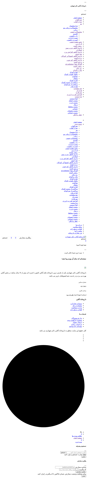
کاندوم (75, 34)
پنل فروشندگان (76, 318)
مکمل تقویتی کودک (71, 74)
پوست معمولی (72, 111)
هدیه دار (79, 90)
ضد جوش (78, 54)
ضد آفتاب (78, 20)
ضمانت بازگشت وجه (74, 320)
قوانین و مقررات (76, 229)
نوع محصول (73, 26)
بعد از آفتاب (78, 22)
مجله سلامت (77, 227)
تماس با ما (78, 231)
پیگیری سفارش (80, 472)
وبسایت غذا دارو (76, 304)
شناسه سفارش (80, 467)
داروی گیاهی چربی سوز (73, 48)
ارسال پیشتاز (77, 322)
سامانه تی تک (77, 306)
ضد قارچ (79, 92)
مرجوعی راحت (76, 324)
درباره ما (79, 225)
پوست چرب (73, 103)
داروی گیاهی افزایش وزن (73, 52)
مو (81, 24)
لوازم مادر (74, 86)
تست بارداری (73, 38)
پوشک (76, 78)
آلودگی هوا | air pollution (73, 64)
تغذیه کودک (74, 72)
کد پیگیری (82, 469)
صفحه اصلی (77, 18)
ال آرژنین (78, 44)
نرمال (76, 105)
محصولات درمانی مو (70, 28)
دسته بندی (78, 124)
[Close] (85, 10)
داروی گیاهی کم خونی (74, 60)
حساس (75, 109)
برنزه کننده (78, 58)
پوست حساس (73, 113)
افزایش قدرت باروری (74, 94)
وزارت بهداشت (76, 308)
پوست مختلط (73, 107)
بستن (83, 456)
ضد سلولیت (78, 88)
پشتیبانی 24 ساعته (75, 326)
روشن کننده (78, 46)
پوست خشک (73, 101)
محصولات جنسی (76, 32)
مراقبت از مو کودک (71, 84)
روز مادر (79, 68)
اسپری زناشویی (72, 40)
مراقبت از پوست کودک (69, 82)
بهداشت (75, 76)
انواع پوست (74, 99)
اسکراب (79, 50)
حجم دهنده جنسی (75, 42)
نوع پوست (78, 96)
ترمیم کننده (78, 62)
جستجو (63, 452)
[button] (83, 14)
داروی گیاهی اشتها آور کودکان (71, 56)
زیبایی (76, 30)
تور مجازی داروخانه (75, 233)
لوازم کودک (74, 80)
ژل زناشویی (73, 36)
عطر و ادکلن (77, 115)
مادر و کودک (77, 70)
